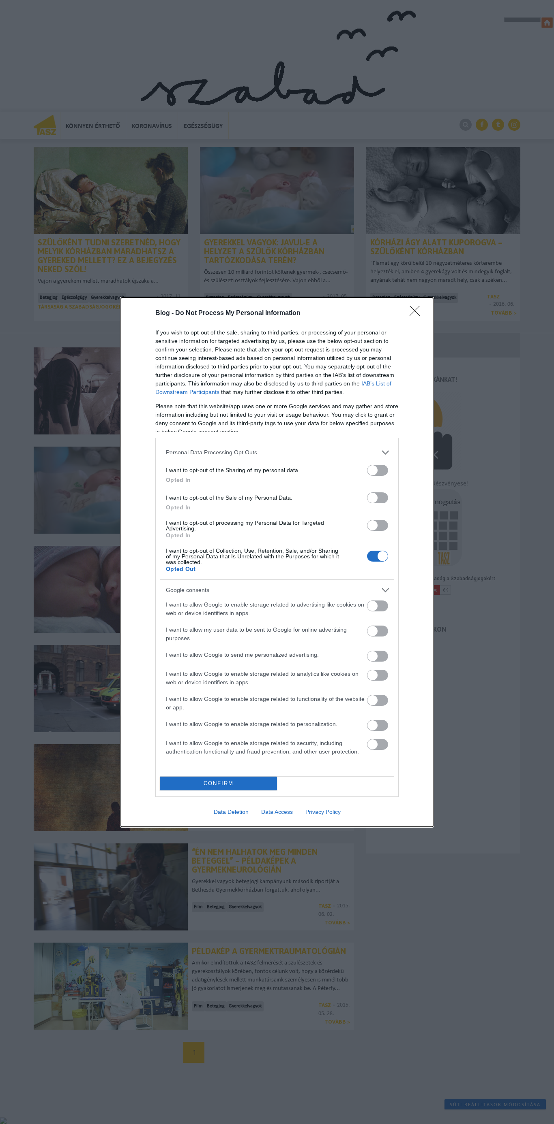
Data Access (277, 812)
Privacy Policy (323, 812)
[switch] (377, 470)
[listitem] (277, 452)
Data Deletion (231, 812)
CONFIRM (219, 783)
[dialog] (277, 562)
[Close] (417, 313)
